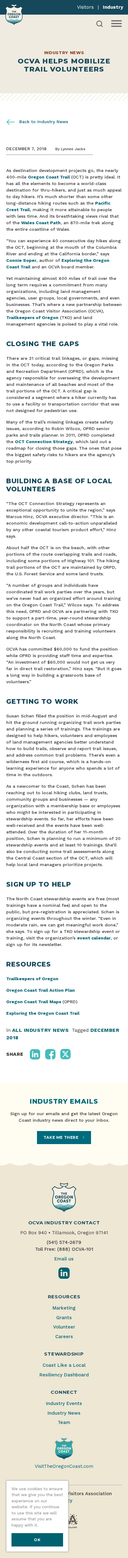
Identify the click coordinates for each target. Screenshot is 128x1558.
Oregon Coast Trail (49, 176)
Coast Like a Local (64, 1365)
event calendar (94, 937)
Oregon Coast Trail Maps (33, 1001)
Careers (64, 1336)
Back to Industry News (43, 121)
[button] (35, 1054)
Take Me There (61, 1137)
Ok (37, 1539)
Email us (64, 1259)
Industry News (64, 1413)
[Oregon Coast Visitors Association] (14, 14)
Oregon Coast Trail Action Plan (40, 990)
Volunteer (64, 1327)
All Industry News (40, 1030)
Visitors (85, 7)
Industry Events (64, 1403)
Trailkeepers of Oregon (32, 317)
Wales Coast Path (41, 222)
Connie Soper (21, 260)
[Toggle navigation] (116, 23)
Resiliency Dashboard (64, 1375)
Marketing (64, 1308)
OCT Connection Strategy (44, 441)
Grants (64, 1317)
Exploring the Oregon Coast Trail (43, 1013)
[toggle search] (99, 23)
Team (64, 1422)
